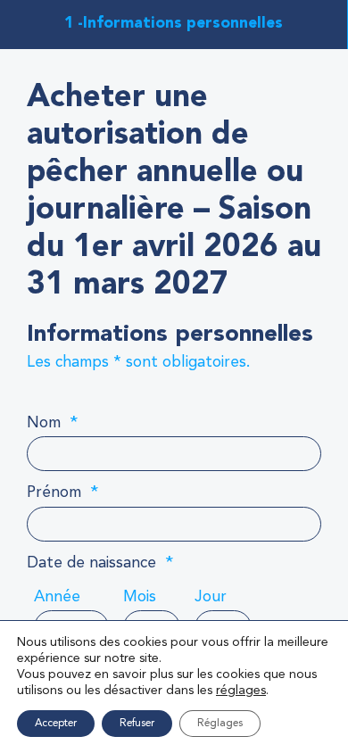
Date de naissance (100, 563)
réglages (241, 690)
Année (57, 597)
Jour (211, 597)
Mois (139, 597)
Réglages (220, 723)
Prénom (62, 492)
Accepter (56, 723)
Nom (52, 423)
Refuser (137, 723)
